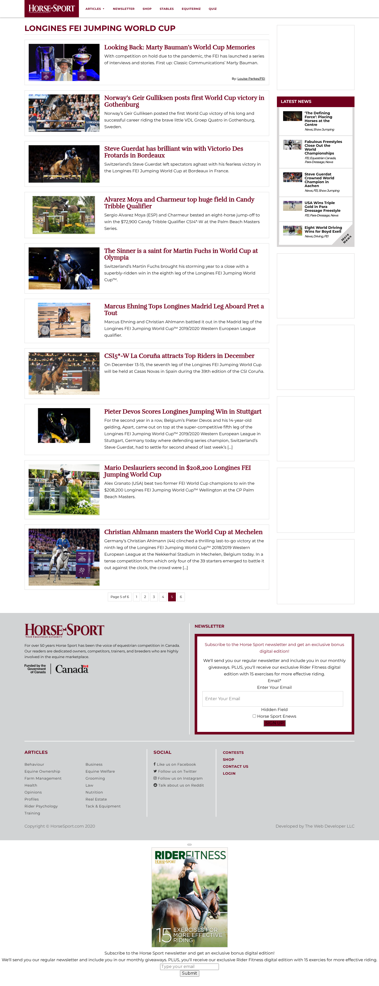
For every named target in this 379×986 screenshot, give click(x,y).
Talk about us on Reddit (180, 785)
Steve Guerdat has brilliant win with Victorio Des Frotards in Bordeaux (173, 152)
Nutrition (94, 792)
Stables (167, 9)
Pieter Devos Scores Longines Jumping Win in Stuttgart (183, 411)
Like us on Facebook (176, 764)
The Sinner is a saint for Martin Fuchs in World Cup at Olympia (181, 254)
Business (94, 764)
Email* (274, 680)
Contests (233, 752)
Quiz (213, 9)
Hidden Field (274, 709)
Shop (147, 9)
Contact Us (235, 766)
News (308, 130)
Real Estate (96, 799)
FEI (306, 158)
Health (30, 785)
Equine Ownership (42, 771)
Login (229, 773)
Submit (189, 973)
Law (89, 785)
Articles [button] (93, 9)
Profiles (31, 799)
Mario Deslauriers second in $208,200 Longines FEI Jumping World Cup (177, 471)
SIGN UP (275, 723)
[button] (189, 844)
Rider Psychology (41, 806)
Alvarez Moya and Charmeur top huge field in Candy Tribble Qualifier (179, 203)
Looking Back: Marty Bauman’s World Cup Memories (179, 47)
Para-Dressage (314, 162)
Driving (318, 236)
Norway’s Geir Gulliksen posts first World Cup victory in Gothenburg (184, 101)
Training (32, 813)
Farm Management (43, 778)
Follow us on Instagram (180, 778)
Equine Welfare (100, 771)
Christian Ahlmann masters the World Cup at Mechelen (183, 532)
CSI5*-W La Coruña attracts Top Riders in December (179, 356)
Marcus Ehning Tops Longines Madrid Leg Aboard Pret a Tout (184, 309)
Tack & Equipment (103, 806)
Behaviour (34, 764)
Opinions (33, 792)
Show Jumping (323, 130)
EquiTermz (191, 9)
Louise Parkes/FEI (251, 79)
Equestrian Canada (322, 158)
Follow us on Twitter (177, 771)
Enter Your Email (274, 687)
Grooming (95, 778)
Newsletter (124, 9)
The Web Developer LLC (330, 826)
